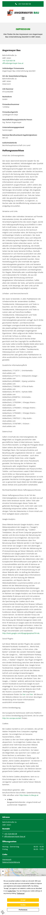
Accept (23, 900)
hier (24, 694)
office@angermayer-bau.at (12, 63)
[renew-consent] (2, 912)
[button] (23, 4)
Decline (23, 905)
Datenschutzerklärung (11, 862)
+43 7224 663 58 (8, 60)
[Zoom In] (3, 871)
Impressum (6, 859)
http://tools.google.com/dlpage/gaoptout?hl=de (20, 633)
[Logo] (23, 13)
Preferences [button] (20, 893)
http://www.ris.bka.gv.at (28, 795)
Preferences (23, 910)
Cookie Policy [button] (12, 891)
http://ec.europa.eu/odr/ (12, 718)
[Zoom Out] (3, 874)
